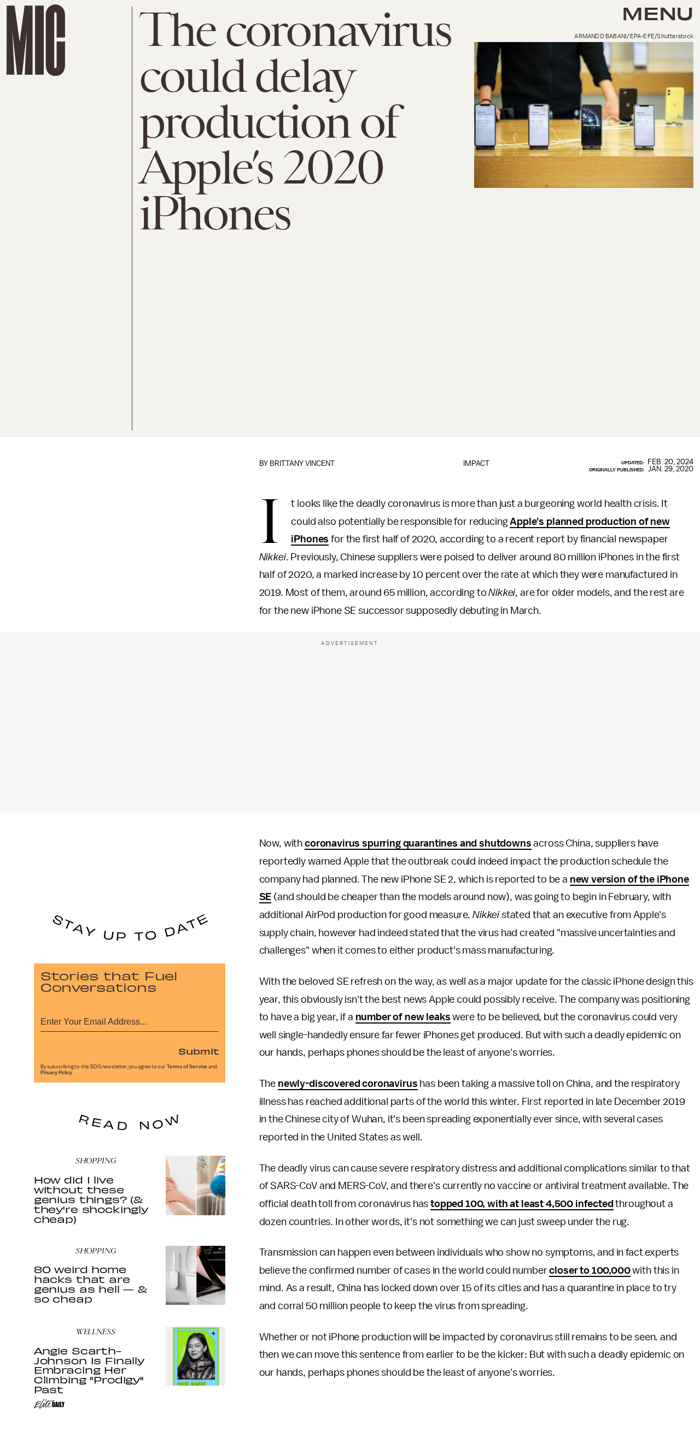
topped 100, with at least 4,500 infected (522, 1203)
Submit (198, 1050)
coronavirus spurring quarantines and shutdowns (418, 843)
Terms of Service (187, 1066)
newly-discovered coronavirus (348, 1083)
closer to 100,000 (589, 1270)
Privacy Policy (56, 1072)
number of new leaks (403, 1017)
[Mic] (36, 40)
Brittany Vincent (302, 463)
